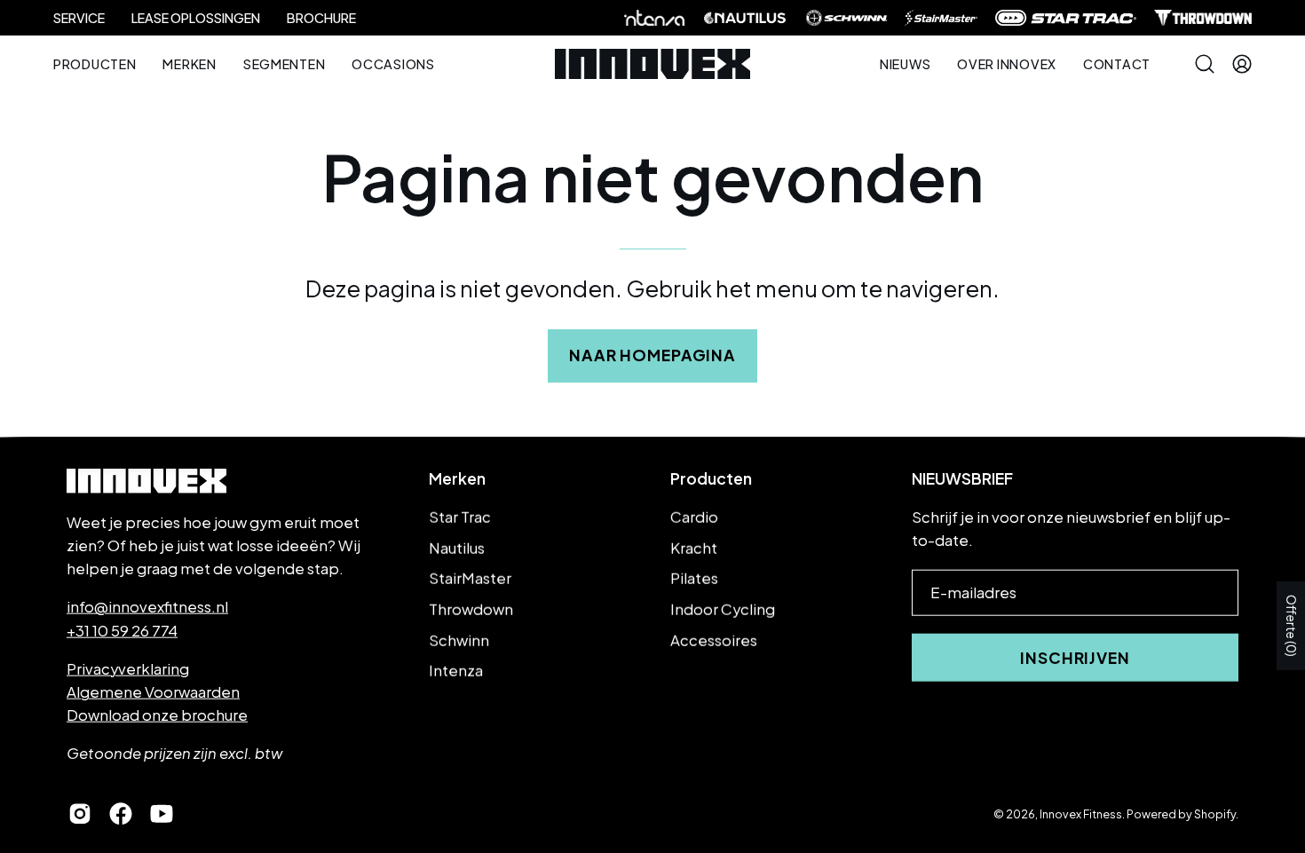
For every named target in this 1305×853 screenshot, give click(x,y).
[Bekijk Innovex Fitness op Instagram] (80, 814)
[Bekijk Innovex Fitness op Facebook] (120, 814)
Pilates (694, 578)
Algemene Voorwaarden (153, 692)
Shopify (1215, 813)
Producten (711, 478)
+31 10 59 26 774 (122, 629)
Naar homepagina (652, 355)
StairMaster (470, 578)
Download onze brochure (157, 715)
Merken (457, 478)
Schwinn (459, 639)
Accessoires (713, 639)
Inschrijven (1075, 657)
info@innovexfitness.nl (147, 606)
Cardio (694, 517)
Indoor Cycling (722, 609)
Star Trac (460, 517)
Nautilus (457, 547)
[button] (1007, 64)
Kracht (693, 547)
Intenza (456, 670)
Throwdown (471, 609)
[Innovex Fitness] (652, 64)
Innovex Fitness (1081, 813)
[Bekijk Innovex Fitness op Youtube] (161, 814)
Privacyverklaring (128, 668)
